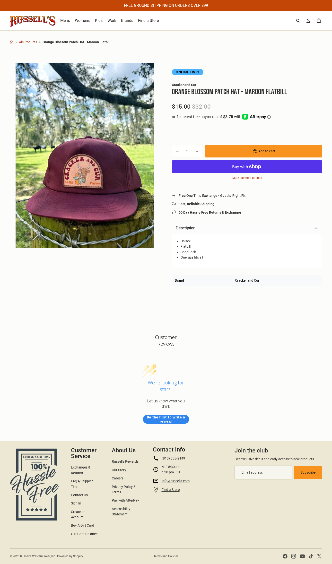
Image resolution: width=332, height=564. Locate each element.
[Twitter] (319, 556)
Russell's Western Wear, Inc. (38, 556)
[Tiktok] (311, 556)
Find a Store (171, 490)
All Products (28, 42)
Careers (117, 478)
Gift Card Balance (84, 534)
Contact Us (79, 495)
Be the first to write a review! (166, 419)
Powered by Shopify (70, 556)
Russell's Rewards (125, 461)
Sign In (76, 503)
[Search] (298, 20)
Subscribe (308, 472)
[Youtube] (302, 556)
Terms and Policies (166, 556)
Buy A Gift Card (82, 525)
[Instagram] (294, 556)
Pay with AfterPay (125, 500)
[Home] (12, 42)
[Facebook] (285, 556)
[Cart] (319, 20)
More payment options (247, 178)
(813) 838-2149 (173, 458)
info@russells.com (176, 481)
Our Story (119, 470)
